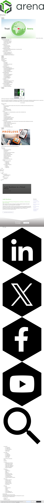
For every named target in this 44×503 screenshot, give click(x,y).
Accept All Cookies (39, 501)
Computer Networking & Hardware (9, 152)
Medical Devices (6, 157)
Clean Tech (5, 151)
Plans (2, 168)
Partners (5, 115)
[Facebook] (22, 361)
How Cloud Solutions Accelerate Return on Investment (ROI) (13, 49)
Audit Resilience (35, 200)
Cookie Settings (28, 501)
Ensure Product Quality (7, 42)
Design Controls (6, 73)
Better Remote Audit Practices (36, 204)
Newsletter (5, 108)
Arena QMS (5, 63)
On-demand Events (8, 475)
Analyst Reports (6, 106)
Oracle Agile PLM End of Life (8, 53)
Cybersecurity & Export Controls (9, 80)
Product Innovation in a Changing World (10, 123)
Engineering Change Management (9, 68)
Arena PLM (5, 62)
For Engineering (7, 448)
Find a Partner (7, 484)
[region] (22, 501)
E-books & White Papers (7, 110)
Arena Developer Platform (8, 84)
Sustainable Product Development (9, 54)
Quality (7, 165)
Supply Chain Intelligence (9, 466)
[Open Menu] (0, 16)
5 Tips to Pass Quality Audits (8, 126)
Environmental (6, 79)
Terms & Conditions (7, 499)
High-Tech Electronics (7, 155)
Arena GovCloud (6, 175)
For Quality (7, 453)
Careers (6, 489)
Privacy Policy (17, 502)
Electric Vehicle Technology (8, 154)
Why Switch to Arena (8, 483)
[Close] (43, 501)
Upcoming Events (8, 487)
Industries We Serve (8, 482)
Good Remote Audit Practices (8, 212)
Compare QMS (7, 456)
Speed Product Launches (7, 41)
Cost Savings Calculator (7, 50)
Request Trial (2, 169)
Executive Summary (7, 45)
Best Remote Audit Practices (36, 207)
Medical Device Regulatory (8, 81)
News (6, 486)
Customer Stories (6, 47)
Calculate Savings (3, 60)
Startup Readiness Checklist (8, 118)
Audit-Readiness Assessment (8, 119)
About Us (5, 485)
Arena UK (5, 178)
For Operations (7, 447)
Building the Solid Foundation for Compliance (35, 209)
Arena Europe (6, 177)
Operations (7, 161)
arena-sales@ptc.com (8, 491)
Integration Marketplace (7, 86)
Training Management (7, 77)
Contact (2, 179)
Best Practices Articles (7, 109)
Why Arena (5, 478)
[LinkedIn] (22, 271)
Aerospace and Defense (7, 149)
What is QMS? (7, 457)
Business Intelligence (8, 467)
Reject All (33, 501)
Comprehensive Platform (9, 462)
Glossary (5, 460)
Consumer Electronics (7, 153)
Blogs (5, 107)
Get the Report (22, 102)
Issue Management (7, 76)
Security (5, 498)
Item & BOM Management (8, 67)
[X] (22, 316)
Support (6, 488)
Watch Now (3, 147)
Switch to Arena (6, 43)
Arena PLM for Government (8, 64)
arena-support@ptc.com (9, 492)
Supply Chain (7, 163)
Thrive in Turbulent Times (8, 124)
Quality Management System (8, 82)
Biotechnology (6, 150)
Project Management (7, 70)
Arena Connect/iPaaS (7, 85)
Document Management (7, 69)
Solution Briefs (6, 114)
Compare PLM (7, 450)
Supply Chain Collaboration (8, 71)
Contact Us (7, 490)
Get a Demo (2, 170)
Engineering (7, 162)
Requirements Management (8, 74)
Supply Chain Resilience (7, 122)
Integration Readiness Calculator (9, 117)
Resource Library (3, 103)
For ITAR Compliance (8, 449)
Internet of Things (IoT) (7, 156)
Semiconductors (6, 158)
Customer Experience (7, 46)
